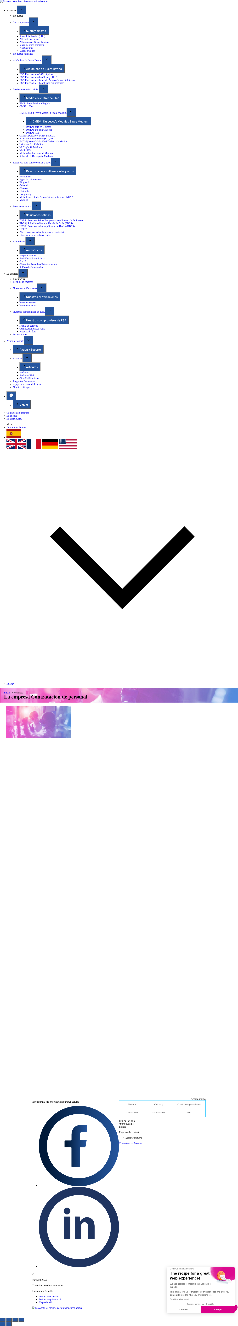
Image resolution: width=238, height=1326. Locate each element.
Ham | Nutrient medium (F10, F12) (37, 138)
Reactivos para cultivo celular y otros (32, 162)
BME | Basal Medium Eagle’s (34, 103)
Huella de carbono (28, 325)
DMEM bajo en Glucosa (38, 126)
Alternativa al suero (29, 39)
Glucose (23, 188)
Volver (24, 405)
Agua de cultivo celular (31, 179)
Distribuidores (20, 334)
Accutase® (25, 176)
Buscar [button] (10, 683)
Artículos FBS (26, 375)
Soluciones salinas (22, 206)
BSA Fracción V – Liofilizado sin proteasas (41, 83)
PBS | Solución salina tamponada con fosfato (42, 232)
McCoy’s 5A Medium (30, 147)
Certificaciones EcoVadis (32, 328)
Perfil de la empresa (23, 281)
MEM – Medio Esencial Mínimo (36, 153)
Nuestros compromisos (132, 1108)
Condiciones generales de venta (188, 1108)
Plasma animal (26, 47)
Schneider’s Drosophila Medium (36, 156)
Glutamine (24, 191)
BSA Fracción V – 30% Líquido (36, 74)
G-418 (22, 261)
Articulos (17, 358)
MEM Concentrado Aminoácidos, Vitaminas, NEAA (46, 197)
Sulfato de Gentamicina (31, 267)
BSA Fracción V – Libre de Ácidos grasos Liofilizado (47, 80)
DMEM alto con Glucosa (39, 129)
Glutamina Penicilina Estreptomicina (38, 264)
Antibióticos (19, 241)
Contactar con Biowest (130, 1143)
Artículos (24, 372)
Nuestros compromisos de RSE (29, 311)
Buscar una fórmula (16, 427)
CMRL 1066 (26, 106)
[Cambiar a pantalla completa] (15, 1320)
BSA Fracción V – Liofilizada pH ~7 (38, 77)
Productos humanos (23, 53)
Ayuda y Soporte (15, 341)
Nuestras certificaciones (25, 288)
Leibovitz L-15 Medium (31, 144)
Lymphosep (25, 194)
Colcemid (24, 185)
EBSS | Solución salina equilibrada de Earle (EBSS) (46, 223)
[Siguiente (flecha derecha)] (9, 1324)
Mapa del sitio (46, 1302)
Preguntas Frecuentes (24, 381)
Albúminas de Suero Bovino (34, 42)
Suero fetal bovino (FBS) (32, 36)
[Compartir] (9, 1320)
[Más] (11, 395)
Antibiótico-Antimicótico (32, 258)
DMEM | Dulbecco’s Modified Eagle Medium (43, 112)
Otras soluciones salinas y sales (35, 235)
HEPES (23, 229)
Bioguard (24, 182)
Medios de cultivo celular (26, 89)
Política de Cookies (49, 1296)
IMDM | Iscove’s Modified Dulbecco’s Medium (43, 141)
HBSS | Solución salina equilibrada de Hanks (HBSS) (47, 226)
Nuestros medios (27, 305)
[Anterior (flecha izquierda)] (3, 1324)
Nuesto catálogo (21, 387)
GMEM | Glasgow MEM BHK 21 (37, 135)
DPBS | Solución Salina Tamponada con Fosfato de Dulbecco (51, 220)
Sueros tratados (27, 50)
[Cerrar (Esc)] (3, 1320)
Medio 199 (25, 150)
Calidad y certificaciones (158, 1108)
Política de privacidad (50, 1299)
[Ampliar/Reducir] (21, 1320)
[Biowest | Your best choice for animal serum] (23, 1)
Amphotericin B (27, 255)
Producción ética (27, 331)
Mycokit (23, 200)
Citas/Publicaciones (29, 378)
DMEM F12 (32, 132)
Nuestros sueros (27, 302)
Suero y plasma (21, 22)
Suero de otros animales (31, 45)
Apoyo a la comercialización (27, 384)
